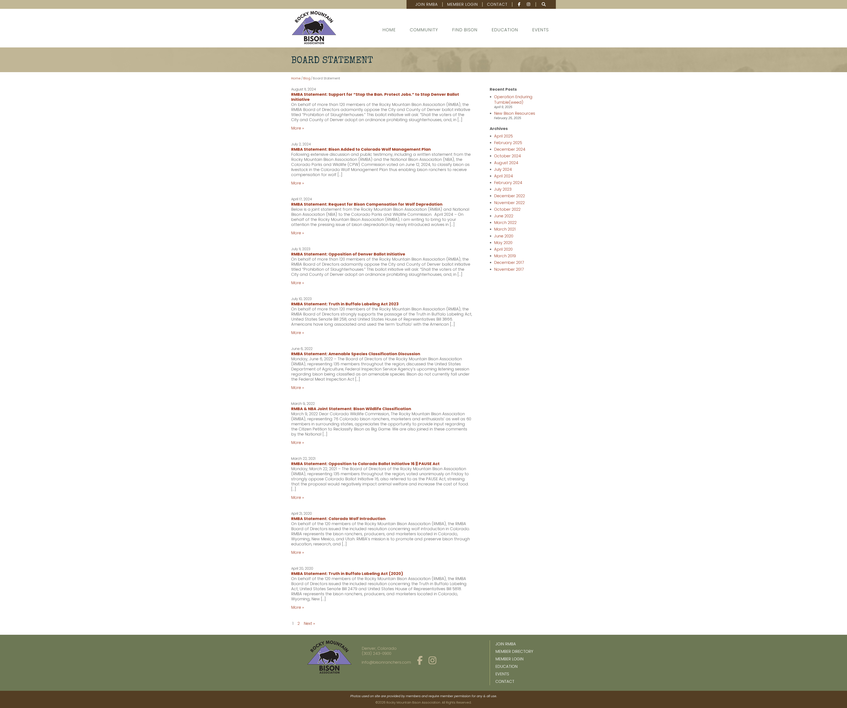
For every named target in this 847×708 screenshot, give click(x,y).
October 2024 (507, 156)
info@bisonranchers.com (386, 662)
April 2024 (503, 176)
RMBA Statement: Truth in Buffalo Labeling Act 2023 (345, 304)
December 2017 (509, 262)
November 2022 (509, 202)
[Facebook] (517, 4)
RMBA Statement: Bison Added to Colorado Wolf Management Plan (361, 149)
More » (297, 128)
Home (389, 30)
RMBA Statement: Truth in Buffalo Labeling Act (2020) (347, 573)
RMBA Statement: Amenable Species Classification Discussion (355, 354)
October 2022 (507, 209)
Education (505, 30)
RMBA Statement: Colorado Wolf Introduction (338, 518)
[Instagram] (529, 4)
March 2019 (505, 256)
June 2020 (503, 236)
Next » (309, 623)
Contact (497, 4)
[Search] (543, 4)
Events (540, 30)
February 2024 (508, 182)
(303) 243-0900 (376, 653)
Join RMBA (426, 4)
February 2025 (508, 142)
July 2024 (503, 169)
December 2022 (509, 196)
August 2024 (506, 162)
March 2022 (505, 222)
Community (424, 30)
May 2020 (503, 242)
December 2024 (509, 149)
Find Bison (465, 30)
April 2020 (503, 249)
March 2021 (505, 229)
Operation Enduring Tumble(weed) (513, 99)
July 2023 (503, 189)
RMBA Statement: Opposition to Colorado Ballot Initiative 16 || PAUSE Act (365, 463)
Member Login (462, 4)
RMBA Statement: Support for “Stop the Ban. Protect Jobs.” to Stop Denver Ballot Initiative (375, 97)
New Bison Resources (514, 113)
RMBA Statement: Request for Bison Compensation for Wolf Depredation (366, 204)
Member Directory (514, 651)
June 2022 (503, 216)
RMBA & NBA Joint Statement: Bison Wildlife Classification (351, 408)
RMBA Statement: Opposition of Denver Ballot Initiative (348, 254)
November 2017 (509, 269)
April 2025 (503, 136)
